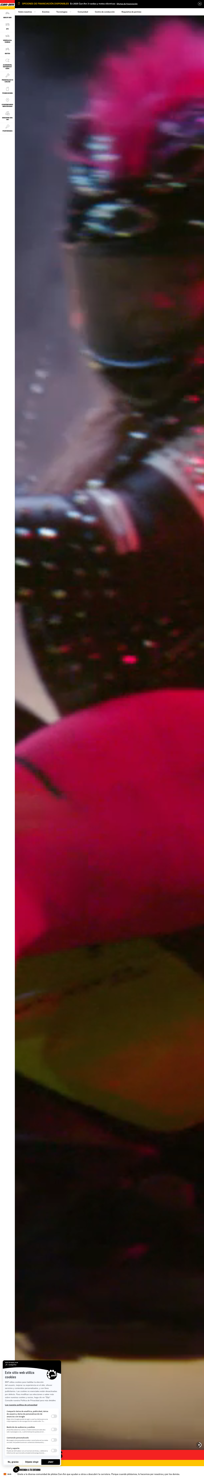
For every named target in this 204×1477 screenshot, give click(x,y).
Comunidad (83, 11)
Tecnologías (61, 11)
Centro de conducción (105, 11)
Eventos (45, 11)
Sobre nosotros (25, 11)
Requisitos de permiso (131, 11)
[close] (200, 3)
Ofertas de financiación (127, 3)
